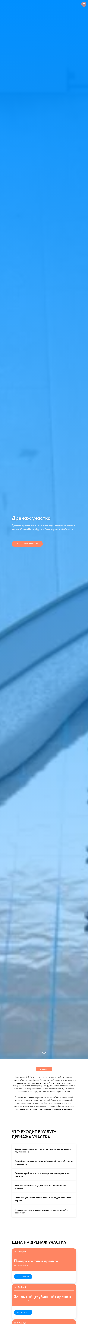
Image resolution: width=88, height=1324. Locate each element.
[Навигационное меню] (84, 4)
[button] (27, 544)
